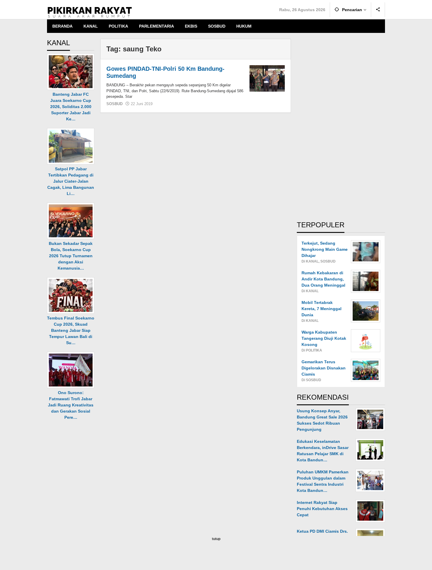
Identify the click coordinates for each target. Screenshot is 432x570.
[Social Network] (378, 9)
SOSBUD (114, 104)
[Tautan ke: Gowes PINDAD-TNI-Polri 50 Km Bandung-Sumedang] (267, 78)
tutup (216, 539)
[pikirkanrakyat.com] (89, 12)
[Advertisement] (341, 127)
